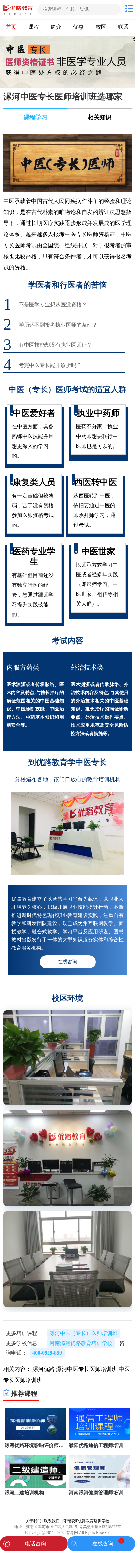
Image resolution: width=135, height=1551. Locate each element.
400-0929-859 (47, 1353)
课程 (34, 27)
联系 (123, 27)
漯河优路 (43, 1369)
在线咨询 (102, 1543)
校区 (101, 27)
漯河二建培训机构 (24, 1492)
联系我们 (52, 1521)
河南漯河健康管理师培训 (96, 1492)
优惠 (78, 27)
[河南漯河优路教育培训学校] (18, 9)
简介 (56, 27)
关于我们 (33, 1521)
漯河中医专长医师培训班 (86, 1369)
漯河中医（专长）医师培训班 (83, 1333)
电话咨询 (35, 1543)
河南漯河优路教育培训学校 (85, 1521)
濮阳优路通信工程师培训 (96, 1445)
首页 (11, 27)
